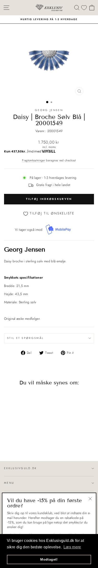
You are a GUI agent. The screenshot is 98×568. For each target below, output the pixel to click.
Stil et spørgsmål (25, 338)
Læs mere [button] (72, 547)
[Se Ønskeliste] (84, 7)
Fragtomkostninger (33, 160)
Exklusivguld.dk (20, 468)
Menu (9, 483)
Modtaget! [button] (49, 559)
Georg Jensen (49, 110)
